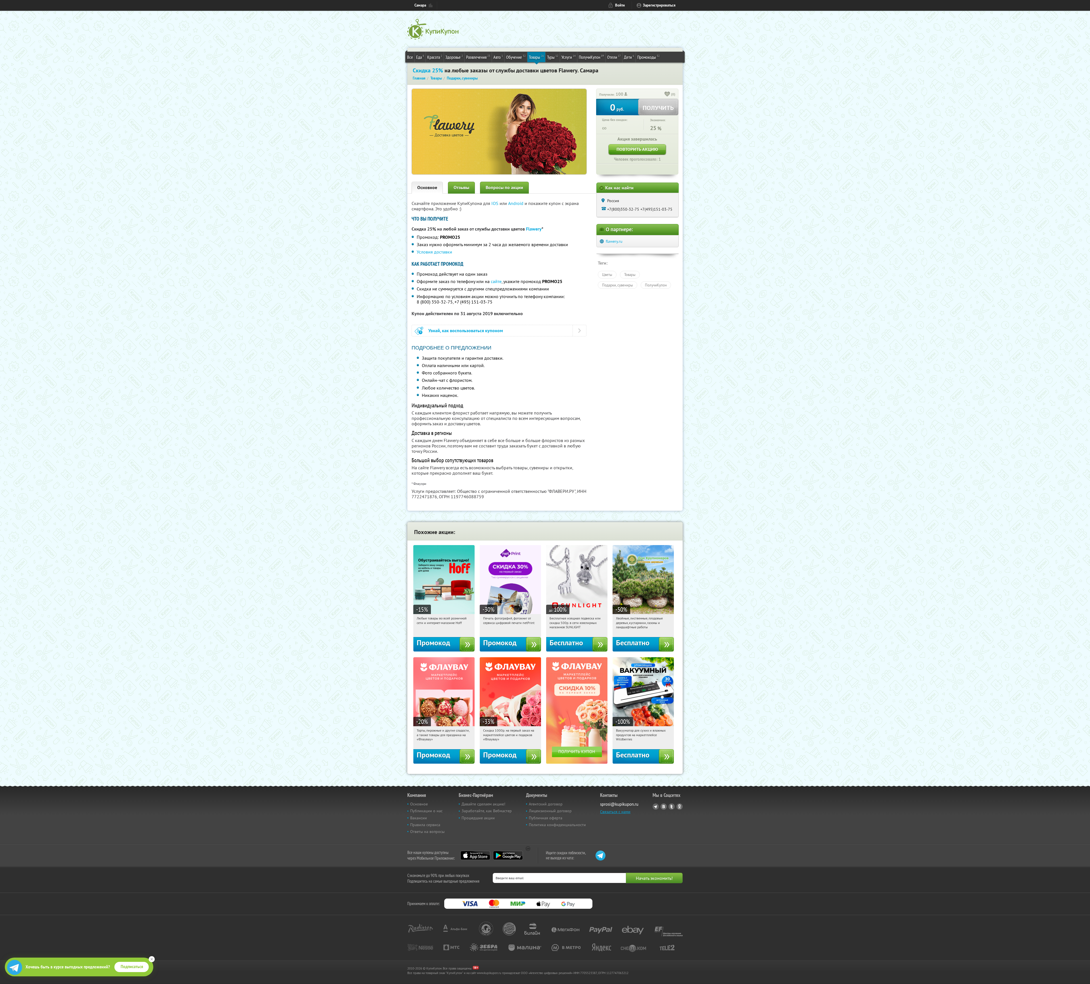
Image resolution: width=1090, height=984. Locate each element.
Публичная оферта (545, 817)
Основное (427, 187)
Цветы (607, 274)
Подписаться (132, 966)
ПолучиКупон (591, 57)
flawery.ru (614, 241)
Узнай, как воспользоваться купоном (465, 331)
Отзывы (461, 187)
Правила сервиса (425, 824)
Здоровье (454, 57)
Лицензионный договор (550, 810)
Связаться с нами (615, 811)
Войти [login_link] (620, 5)
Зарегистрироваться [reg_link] (659, 5)
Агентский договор (546, 804)
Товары (536, 57)
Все (410, 57)
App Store (475, 855)
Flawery (534, 229)
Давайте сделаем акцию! (483, 804)
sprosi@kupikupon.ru (619, 804)
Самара (420, 5)
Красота (434, 57)
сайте (496, 281)
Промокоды (648, 57)
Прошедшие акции (478, 817)
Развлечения (478, 57)
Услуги (568, 57)
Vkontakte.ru (664, 806)
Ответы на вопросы (427, 831)
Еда (420, 57)
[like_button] (667, 94)
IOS (495, 203)
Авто (498, 57)
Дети (629, 57)
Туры (552, 57)
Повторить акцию (637, 149)
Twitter (671, 806)
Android (516, 203)
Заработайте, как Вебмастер (487, 810)
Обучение (516, 57)
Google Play (508, 855)
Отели (614, 57)
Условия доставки (434, 252)
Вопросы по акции (504, 187)
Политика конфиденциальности (557, 824)
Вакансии (418, 817)
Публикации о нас (426, 810)
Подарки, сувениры (617, 285)
